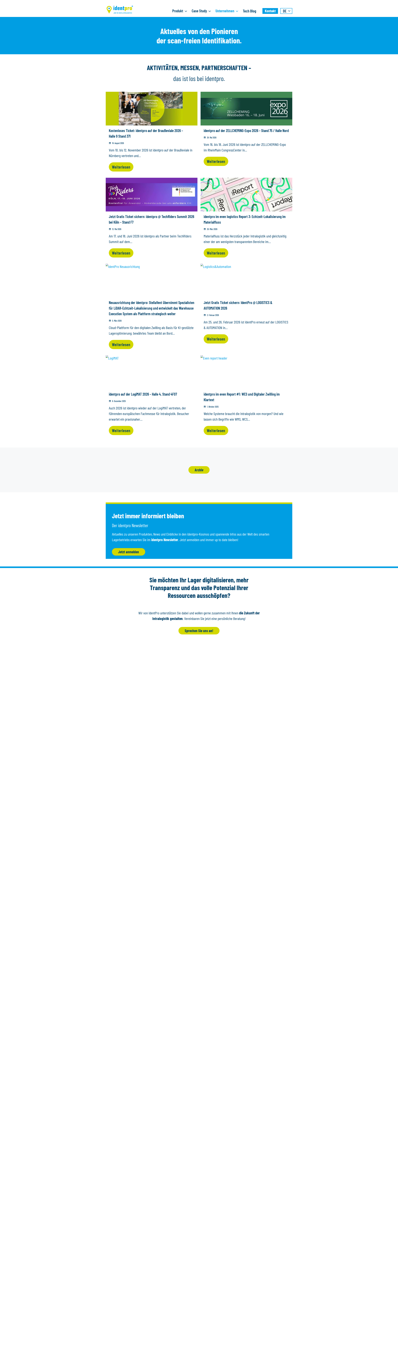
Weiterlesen (121, 167)
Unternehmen (224, 10)
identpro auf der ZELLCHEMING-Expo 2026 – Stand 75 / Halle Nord (246, 130)
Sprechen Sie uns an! (199, 630)
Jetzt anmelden (128, 552)
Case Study (199, 10)
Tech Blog (249, 11)
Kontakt (270, 10)
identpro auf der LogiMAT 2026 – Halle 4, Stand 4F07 (143, 394)
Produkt (177, 10)
